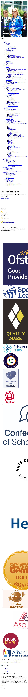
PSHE (9, 149)
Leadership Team (11, 55)
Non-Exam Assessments (13, 115)
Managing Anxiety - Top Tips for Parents (16, 78)
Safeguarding (6, 179)
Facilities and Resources (13, 163)
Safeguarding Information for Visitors (13, 184)
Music (9, 145)
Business (10, 128)
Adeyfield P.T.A (9, 175)
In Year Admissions (12, 48)
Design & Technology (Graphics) (15, 135)
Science (10, 153)
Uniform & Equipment (10, 107)
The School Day (9, 62)
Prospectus (8, 58)
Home (4, 41)
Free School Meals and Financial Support (14, 73)
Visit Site (2, 685)
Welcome (8, 43)
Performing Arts (11, 146)
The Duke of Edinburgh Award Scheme (16, 89)
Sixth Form (5, 159)
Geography (10, 140)
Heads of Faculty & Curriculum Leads (16, 57)
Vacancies (5, 167)
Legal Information (18, 659)
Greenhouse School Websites (14, 662)
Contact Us (8, 44)
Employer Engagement (10, 174)
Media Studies (11, 143)
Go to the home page (5, 198)
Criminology (11, 133)
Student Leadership (10, 103)
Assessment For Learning (11, 109)
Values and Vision (9, 63)
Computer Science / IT (13, 132)
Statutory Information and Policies (13, 60)
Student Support (11, 166)
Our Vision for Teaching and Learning (13, 121)
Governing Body (9, 51)
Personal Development (10, 100)
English (9, 139)
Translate (13, 34)
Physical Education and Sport (14, 147)
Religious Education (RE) (13, 152)
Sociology (10, 154)
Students (5, 86)
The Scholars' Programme (13, 93)
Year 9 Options (9, 84)
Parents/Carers (6, 64)
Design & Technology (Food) (14, 134)
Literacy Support (9, 119)
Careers (7, 87)
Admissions (8, 45)
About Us (5, 42)
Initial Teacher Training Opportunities (13, 171)
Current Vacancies (9, 168)
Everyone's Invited (9, 180)
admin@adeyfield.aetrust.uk (8, 222)
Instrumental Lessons (12, 91)
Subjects (7, 126)
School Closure (9, 80)
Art (9, 127)
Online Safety (8, 182)
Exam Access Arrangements (14, 113)
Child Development (12, 129)
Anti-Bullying (11, 97)
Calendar (7, 49)
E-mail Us (3, 22)
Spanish (10, 155)
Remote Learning (9, 122)
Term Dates (8, 61)
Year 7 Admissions (12, 47)
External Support (9, 181)
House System (9, 95)
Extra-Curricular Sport (13, 90)
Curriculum (5, 108)
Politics (9, 148)
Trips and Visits (11, 94)
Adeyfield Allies (11, 104)
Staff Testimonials (9, 169)
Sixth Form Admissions (10, 160)
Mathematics (11, 142)
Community (5, 172)
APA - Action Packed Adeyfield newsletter (17, 69)
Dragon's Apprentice (10, 178)
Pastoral (7, 96)
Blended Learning (9, 110)
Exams (7, 111)
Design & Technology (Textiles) (15, 137)
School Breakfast (11, 76)
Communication (9, 68)
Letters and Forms (12, 70)
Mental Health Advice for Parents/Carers (14, 77)
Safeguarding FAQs (10, 185)
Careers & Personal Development (15, 165)
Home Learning (9, 116)
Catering (7, 67)
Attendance (8, 65)
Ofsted (7, 52)
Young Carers (11, 99)
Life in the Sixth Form (10, 161)
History (9, 141)
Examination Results (10, 50)
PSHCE (10, 101)
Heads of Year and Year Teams (14, 56)
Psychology (10, 150)
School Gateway (9, 81)
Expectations (11, 162)
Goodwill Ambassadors (13, 106)
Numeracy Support (10, 120)
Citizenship (10, 130)
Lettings (7, 176)
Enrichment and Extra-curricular (12, 88)
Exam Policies (11, 114)
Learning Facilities (9, 117)
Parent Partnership (12, 71)
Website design (4, 662)
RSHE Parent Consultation (13, 102)
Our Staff (8, 54)
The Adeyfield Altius (10, 173)
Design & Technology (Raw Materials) (16, 136)
